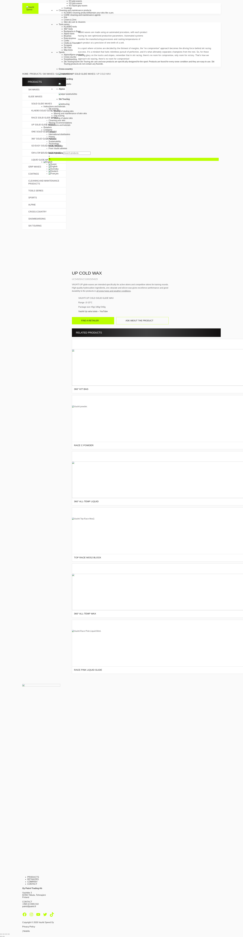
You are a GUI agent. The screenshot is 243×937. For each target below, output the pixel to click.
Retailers (48, 127)
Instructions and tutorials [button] (54, 106)
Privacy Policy (28, 927)
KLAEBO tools (70, 27)
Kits (65, 17)
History (52, 137)
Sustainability (55, 141)
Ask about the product (139, 320)
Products (36, 74)
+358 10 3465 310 (30, 904)
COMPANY (32, 882)
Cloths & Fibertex (71, 43)
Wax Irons (68, 50)
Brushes (67, 36)
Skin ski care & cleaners (74, 22)
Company (48, 130)
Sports (62, 52)
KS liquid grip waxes (78, 6)
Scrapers (68, 45)
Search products (56, 153)
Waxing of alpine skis (63, 118)
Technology (54, 144)
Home (25, 74)
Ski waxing (53, 109)
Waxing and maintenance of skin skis (70, 113)
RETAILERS (33, 879)
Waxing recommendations (60, 123)
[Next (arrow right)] (4, 936)
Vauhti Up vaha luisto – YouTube (93, 311)
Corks (66, 41)
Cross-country (70, 57)
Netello (26, 931)
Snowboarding (70, 59)
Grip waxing (59, 116)
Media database (56, 146)
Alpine (32, 205)
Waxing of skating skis (64, 111)
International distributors (59, 134)
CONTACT (32, 884)
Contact (52, 132)
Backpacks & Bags (72, 31)
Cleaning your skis (57, 120)
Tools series (64, 24)
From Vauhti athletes (58, 148)
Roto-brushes (70, 38)
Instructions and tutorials (59, 125)
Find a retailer (90, 320)
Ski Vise (67, 47)
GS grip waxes (75, 3)
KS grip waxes (75, 1)
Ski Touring (35, 226)
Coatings (68, 8)
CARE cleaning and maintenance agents (82, 15)
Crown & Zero (70, 20)
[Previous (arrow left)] (1, 936)
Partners (52, 139)
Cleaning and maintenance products (75, 10)
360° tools (68, 29)
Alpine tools (69, 34)
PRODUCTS (33, 877)
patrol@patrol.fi (29, 906)
